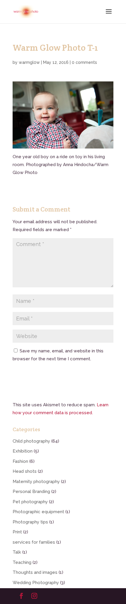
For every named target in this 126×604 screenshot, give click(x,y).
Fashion (20, 461)
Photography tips (30, 522)
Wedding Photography (36, 582)
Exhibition (23, 451)
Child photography (31, 441)
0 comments (84, 62)
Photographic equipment (38, 511)
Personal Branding (31, 491)
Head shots (25, 471)
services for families (34, 542)
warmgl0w (29, 62)
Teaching (22, 562)
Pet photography (30, 501)
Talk (17, 552)
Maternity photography (36, 481)
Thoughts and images (35, 572)
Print (17, 532)
